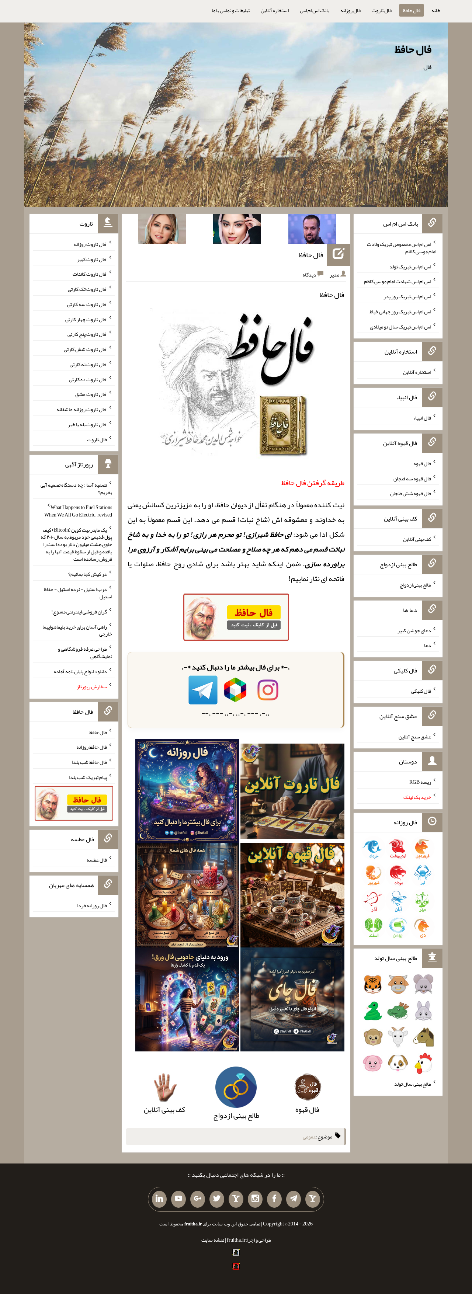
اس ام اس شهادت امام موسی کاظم (397, 281)
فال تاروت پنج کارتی (87, 334)
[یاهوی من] (312, 1199)
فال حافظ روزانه (91, 747)
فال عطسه (97, 860)
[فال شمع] (187, 897)
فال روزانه (350, 10)
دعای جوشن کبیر (414, 630)
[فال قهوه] (292, 897)
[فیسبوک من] (274, 1199)
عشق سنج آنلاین (415, 736)
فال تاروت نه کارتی (88, 364)
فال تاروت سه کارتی (87, 304)
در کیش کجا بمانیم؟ (87, 574)
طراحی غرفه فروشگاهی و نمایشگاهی (85, 652)
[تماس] (236, 1199)
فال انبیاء (422, 418)
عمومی (309, 1136)
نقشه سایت (212, 1240)
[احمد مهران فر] (312, 230)
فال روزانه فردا (92, 905)
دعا (427, 645)
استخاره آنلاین (275, 10)
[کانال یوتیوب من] (178, 1199)
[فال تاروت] (292, 793)
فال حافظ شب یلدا (89, 762)
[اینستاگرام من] (255, 1199)
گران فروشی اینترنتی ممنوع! (79, 611)
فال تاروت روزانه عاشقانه (81, 409)
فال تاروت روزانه (90, 244)
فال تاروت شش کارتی (85, 349)
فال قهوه (422, 463)
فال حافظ (411, 10)
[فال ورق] (187, 1001)
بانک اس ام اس (314, 10)
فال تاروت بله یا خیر (87, 424)
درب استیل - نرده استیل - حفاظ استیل (78, 593)
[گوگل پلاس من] (197, 1199)
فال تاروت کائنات (90, 274)
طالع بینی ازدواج (415, 585)
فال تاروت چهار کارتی (86, 319)
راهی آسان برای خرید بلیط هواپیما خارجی (77, 630)
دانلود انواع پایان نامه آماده (80, 671)
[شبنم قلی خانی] (162, 230)
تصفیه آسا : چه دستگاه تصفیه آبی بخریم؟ (76, 488)
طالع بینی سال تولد (412, 1083)
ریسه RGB (420, 782)
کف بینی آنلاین (417, 539)
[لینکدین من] (159, 1199)
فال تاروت (382, 10)
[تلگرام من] (293, 1199)
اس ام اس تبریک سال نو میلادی (400, 326)
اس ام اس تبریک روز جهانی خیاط (400, 311)
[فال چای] (292, 1001)
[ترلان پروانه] (237, 230)
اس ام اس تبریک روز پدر (407, 296)
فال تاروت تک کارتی (87, 289)
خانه (435, 10)
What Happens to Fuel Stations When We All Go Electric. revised (78, 511)
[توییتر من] (216, 1199)
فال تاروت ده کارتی (88, 379)
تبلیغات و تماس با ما (231, 10)
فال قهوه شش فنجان (410, 493)
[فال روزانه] (187, 793)
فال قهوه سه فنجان (412, 478)
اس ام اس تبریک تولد (410, 266)
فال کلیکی (421, 691)
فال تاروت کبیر (92, 259)
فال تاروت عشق (91, 394)
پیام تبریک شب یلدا (88, 777)
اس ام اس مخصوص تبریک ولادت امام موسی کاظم (401, 248)
